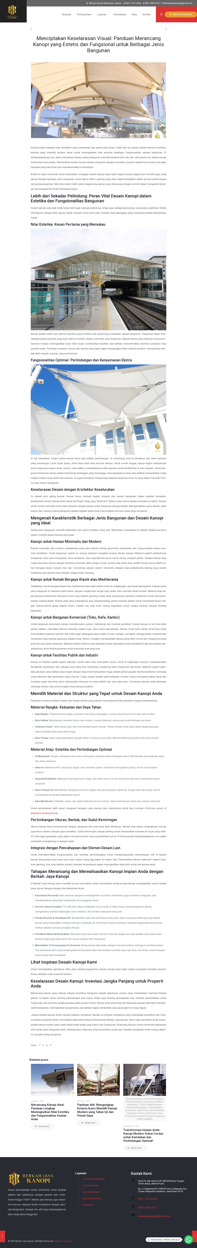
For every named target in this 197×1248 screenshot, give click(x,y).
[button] (188, 1239)
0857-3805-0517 (152, 3)
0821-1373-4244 (133, 3)
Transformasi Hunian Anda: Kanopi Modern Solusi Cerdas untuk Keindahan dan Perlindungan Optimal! (143, 1135)
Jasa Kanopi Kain (90, 1185)
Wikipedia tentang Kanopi (44, 813)
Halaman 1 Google (63, 1241)
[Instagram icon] (90, 3)
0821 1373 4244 (147, 1198)
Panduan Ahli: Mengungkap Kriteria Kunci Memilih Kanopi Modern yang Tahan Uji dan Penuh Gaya (97, 1110)
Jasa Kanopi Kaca (91, 1192)
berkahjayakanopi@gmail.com (178, 3)
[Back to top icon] (184, 1241)
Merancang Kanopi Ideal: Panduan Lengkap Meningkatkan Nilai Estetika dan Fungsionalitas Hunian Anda (50, 1112)
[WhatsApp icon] (87, 3)
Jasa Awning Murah (91, 1198)
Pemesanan (88, 1205)
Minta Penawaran (182, 14)
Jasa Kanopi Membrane (93, 1179)
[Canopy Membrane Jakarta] (12, 11)
